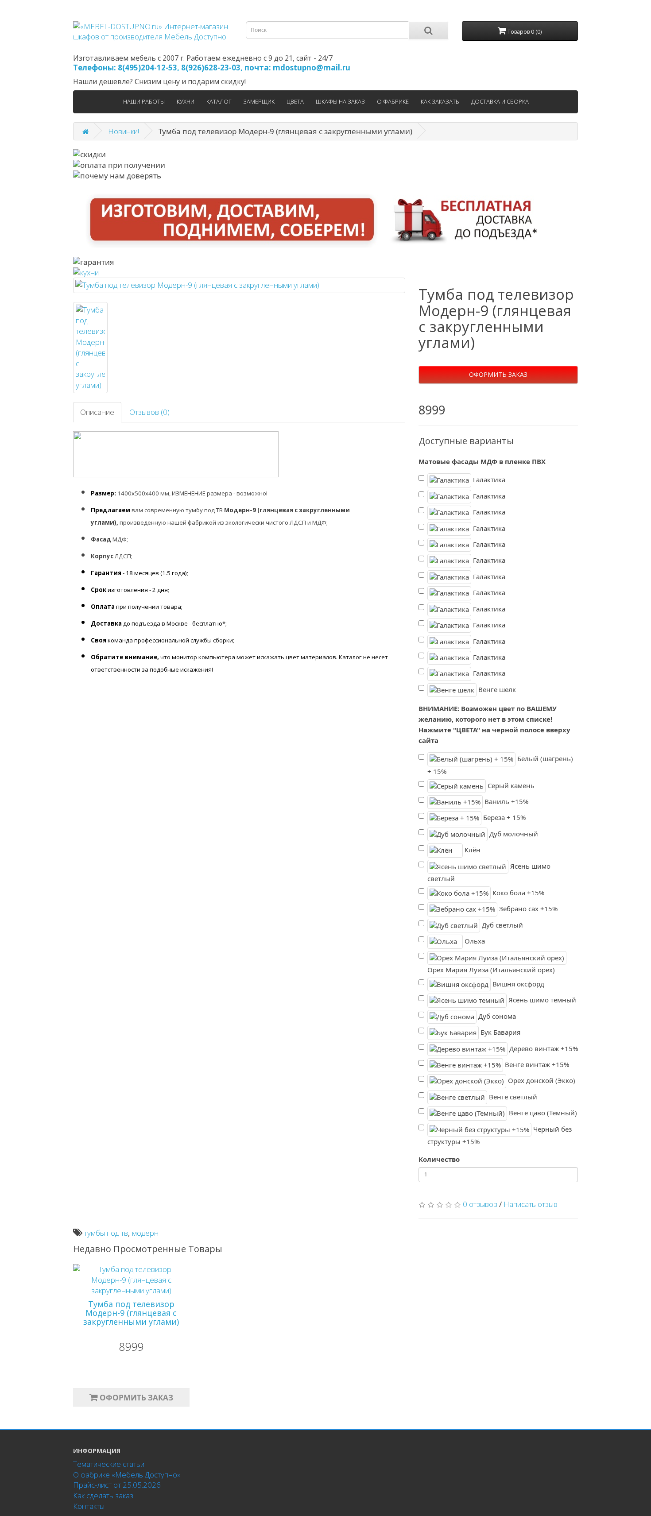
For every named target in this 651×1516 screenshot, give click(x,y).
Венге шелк (496, 689)
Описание (97, 412)
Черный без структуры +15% (499, 1135)
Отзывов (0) (149, 412)
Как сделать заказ (103, 1495)
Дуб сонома (496, 1015)
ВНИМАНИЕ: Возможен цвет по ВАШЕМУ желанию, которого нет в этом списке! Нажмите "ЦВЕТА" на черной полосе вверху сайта (494, 724)
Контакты (89, 1506)
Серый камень (510, 785)
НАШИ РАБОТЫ (144, 101)
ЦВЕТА (295, 101)
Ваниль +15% (505, 801)
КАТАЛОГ (218, 101)
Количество (439, 1159)
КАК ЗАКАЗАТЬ (440, 101)
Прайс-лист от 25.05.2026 (117, 1485)
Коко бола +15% (517, 892)
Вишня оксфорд (517, 983)
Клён (471, 849)
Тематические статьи (108, 1464)
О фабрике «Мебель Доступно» (127, 1475)
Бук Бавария (499, 1032)
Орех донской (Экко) (540, 1080)
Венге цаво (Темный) (542, 1112)
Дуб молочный (513, 833)
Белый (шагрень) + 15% (500, 765)
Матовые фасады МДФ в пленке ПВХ (482, 461)
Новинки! (123, 131)
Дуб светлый (501, 924)
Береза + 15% (503, 817)
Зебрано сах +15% (527, 908)
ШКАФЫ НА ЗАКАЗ (340, 101)
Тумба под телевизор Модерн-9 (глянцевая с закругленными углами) (131, 1313)
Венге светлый (512, 1096)
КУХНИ (185, 101)
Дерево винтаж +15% (543, 1048)
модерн (145, 1233)
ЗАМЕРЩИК (259, 101)
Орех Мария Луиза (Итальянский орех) (491, 969)
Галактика (488, 479)
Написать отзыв (531, 1204)
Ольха (474, 940)
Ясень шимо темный (541, 999)
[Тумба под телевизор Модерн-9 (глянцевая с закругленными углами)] (239, 285)
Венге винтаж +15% (536, 1064)
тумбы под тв (106, 1233)
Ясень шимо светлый (488, 872)
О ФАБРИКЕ (393, 101)
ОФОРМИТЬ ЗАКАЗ (498, 374)
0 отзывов (480, 1204)
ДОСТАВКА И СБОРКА (500, 101)
